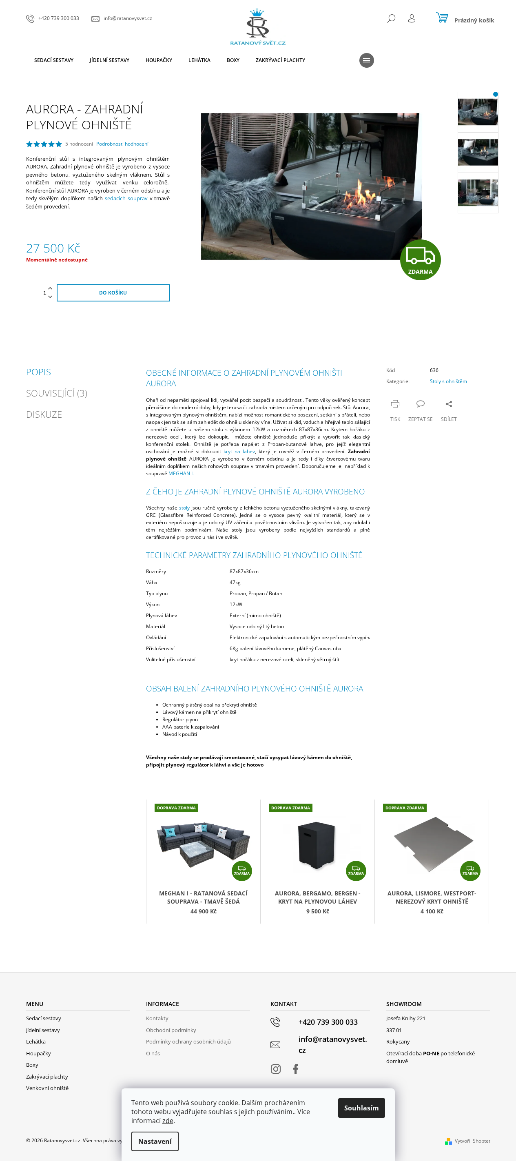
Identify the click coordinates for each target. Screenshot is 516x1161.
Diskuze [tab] (44, 414)
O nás (153, 1053)
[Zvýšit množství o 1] (50, 288)
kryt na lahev (239, 451)
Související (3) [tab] (56, 393)
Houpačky (38, 1053)
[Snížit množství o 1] (50, 297)
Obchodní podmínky (171, 1030)
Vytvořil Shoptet (472, 1140)
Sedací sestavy (43, 1018)
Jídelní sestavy (43, 1030)
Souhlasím (361, 1107)
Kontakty (157, 1018)
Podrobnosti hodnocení (122, 144)
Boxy (32, 1064)
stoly (184, 507)
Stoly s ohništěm (448, 381)
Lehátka (36, 1041)
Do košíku (113, 292)
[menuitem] (54, 60)
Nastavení (155, 1141)
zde (167, 1120)
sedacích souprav (126, 198)
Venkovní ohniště (47, 1088)
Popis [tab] (38, 372)
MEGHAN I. (181, 473)
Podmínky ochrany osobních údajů (188, 1041)
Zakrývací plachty (47, 1076)
